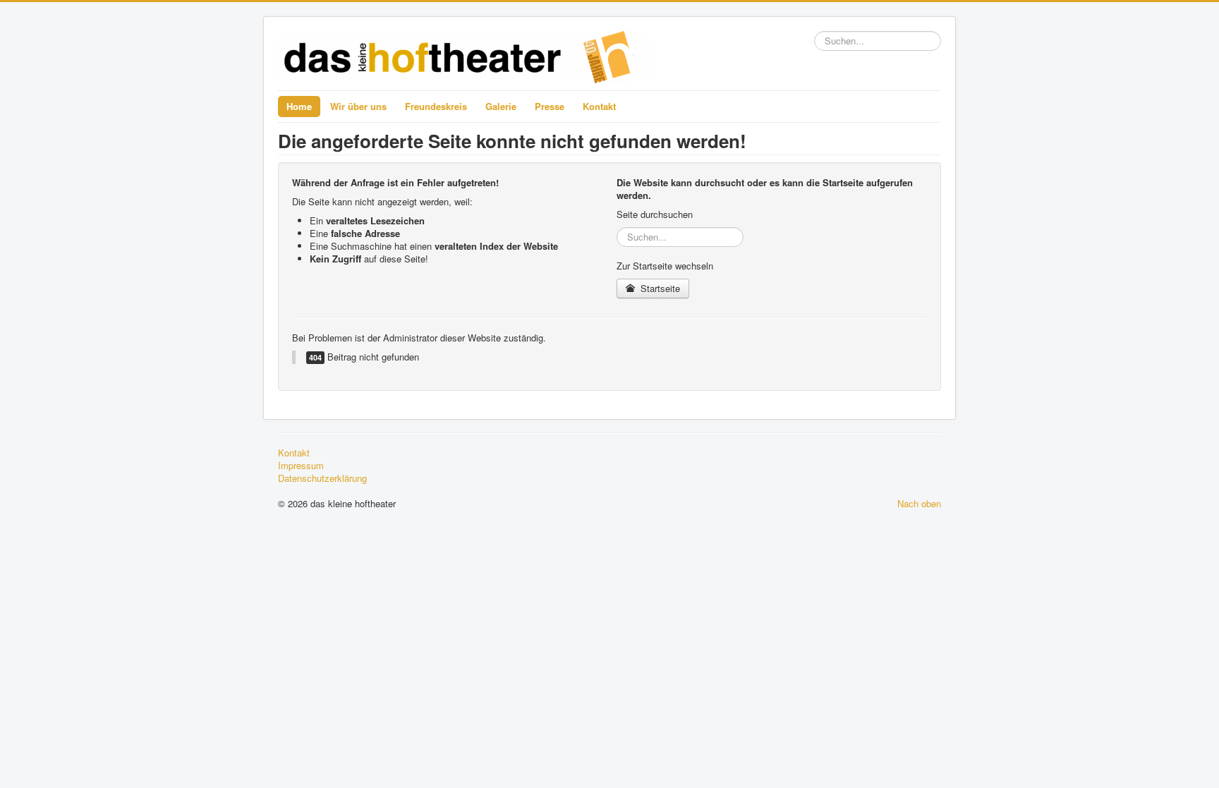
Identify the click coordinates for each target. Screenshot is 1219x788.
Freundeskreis (436, 106)
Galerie (500, 106)
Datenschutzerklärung (322, 478)
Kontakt (599, 106)
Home (299, 106)
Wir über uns (358, 106)
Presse (549, 106)
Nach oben (919, 503)
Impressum (301, 465)
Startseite (659, 288)
